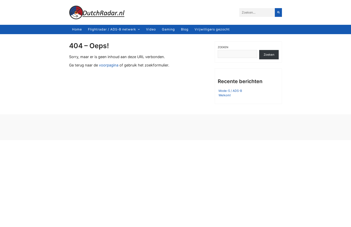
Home (77, 29)
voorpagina (108, 65)
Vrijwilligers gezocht (212, 29)
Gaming (168, 29)
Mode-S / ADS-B (230, 91)
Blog (184, 29)
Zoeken (223, 47)
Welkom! (225, 95)
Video (151, 29)
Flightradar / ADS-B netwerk (112, 29)
